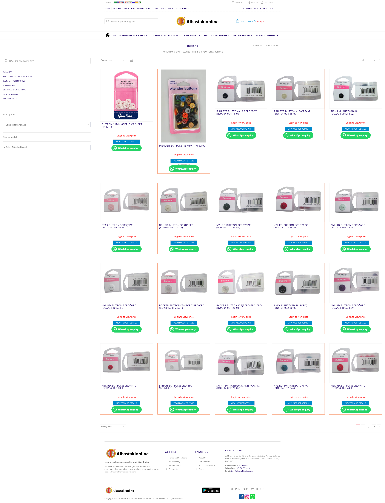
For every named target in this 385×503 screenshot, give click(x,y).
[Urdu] (139, 2)
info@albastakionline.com (242, 471)
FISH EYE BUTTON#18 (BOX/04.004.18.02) (344, 112)
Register (269, 2)
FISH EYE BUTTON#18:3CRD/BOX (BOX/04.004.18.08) (236, 112)
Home (165, 51)
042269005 (243, 465)
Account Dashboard (207, 465)
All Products (10, 98)
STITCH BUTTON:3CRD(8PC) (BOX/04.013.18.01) (176, 387)
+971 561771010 (243, 468)
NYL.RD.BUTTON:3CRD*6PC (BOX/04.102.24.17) (348, 387)
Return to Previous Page (267, 45)
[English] (118, 2)
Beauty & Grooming (215, 35)
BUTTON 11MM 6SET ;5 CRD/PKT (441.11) (122, 125)
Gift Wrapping (241, 35)
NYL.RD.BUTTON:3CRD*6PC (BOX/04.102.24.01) (119, 307)
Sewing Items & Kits (192, 51)
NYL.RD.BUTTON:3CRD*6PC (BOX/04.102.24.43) (291, 387)
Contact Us (173, 469)
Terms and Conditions (178, 458)
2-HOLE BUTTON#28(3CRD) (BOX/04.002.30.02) (290, 307)
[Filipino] (121, 2)
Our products (204, 461)
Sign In (254, 2)
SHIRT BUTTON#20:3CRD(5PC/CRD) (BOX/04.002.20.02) (238, 387)
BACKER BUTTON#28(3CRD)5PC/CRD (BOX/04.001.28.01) (182, 307)
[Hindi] (127, 2)
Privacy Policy (174, 461)
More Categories (265, 35)
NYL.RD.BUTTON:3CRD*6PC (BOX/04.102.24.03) (176, 226)
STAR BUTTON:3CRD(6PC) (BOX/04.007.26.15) (118, 226)
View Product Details (126, 141)
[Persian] (130, 2)
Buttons (208, 51)
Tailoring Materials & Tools (130, 35)
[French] (124, 2)
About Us (202, 458)
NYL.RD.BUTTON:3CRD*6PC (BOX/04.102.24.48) (291, 226)
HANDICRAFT (191, 35)
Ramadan (7, 72)
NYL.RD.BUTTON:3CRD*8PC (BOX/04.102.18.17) (119, 387)
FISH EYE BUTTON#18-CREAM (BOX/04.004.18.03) (292, 112)
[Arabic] (115, 2)
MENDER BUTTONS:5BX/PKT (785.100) (182, 145)
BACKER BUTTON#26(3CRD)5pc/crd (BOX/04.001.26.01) (239, 307)
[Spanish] (136, 2)
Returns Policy (174, 465)
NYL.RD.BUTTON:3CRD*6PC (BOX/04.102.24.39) (348, 307)
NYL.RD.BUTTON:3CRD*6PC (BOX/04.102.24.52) (233, 226)
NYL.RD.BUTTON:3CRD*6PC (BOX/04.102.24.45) (348, 226)
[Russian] (133, 2)
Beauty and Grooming (14, 89)
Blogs (201, 469)
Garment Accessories (165, 35)
